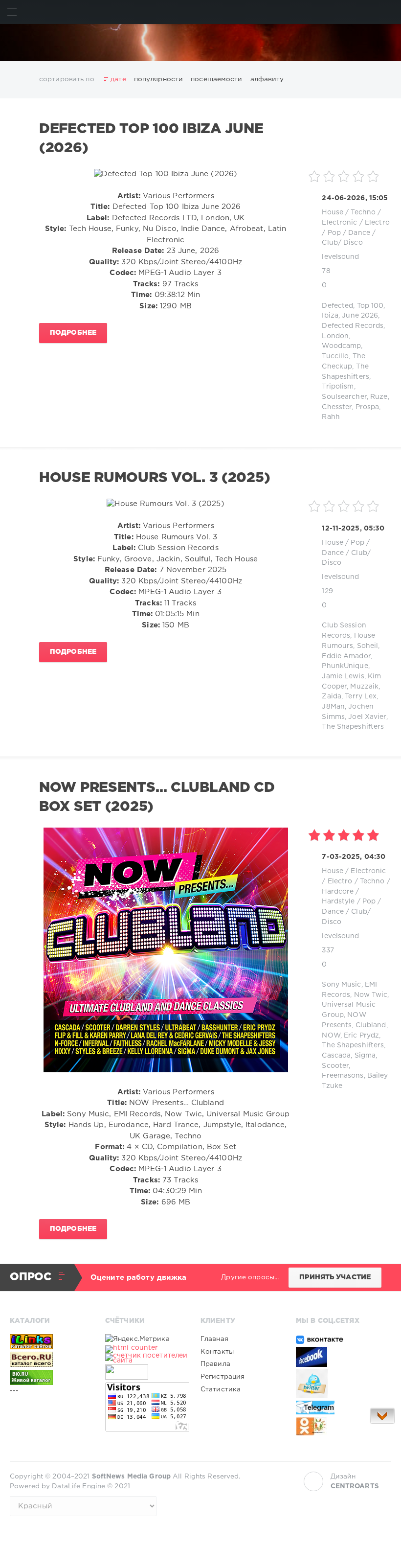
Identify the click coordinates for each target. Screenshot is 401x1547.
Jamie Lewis (343, 676)
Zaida (331, 696)
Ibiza (330, 316)
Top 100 (370, 306)
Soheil (368, 646)
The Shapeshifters (353, 727)
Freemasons (342, 1076)
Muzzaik (364, 687)
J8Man (333, 707)
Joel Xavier (367, 717)
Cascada (336, 1056)
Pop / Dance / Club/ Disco (346, 553)
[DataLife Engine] (200, 42)
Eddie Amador (346, 656)
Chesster (337, 407)
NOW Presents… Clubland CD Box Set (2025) (157, 797)
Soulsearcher (344, 397)
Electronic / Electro (355, 223)
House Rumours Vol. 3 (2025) (154, 478)
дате (118, 79)
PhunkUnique (345, 666)
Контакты (217, 1352)
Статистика (220, 1389)
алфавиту (267, 79)
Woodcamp (341, 346)
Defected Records (352, 326)
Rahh (330, 417)
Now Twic (371, 995)
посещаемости (216, 79)
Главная (214, 1339)
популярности (158, 79)
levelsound (340, 257)
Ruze (378, 397)
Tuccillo (335, 356)
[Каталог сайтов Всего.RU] (52, 1359)
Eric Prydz (361, 1036)
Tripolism (338, 387)
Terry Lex (361, 696)
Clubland (371, 1025)
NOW (331, 1036)
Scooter (335, 1066)
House (332, 212)
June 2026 (360, 316)
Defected (337, 306)
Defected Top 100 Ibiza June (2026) (151, 138)
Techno (363, 212)
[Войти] (389, 12)
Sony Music (341, 985)
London (335, 336)
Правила (215, 1364)
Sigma (365, 1056)
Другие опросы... (250, 1277)
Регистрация (222, 1377)
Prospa (367, 407)
